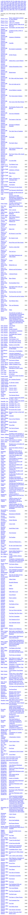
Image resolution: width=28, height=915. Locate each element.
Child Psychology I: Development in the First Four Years (16, 495)
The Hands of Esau (14, 604)
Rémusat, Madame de (4, 692)
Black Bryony (12, 224)
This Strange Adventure (15, 909)
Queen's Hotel (4, 376)
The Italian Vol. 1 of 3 (14, 403)
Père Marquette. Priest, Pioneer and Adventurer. (16, 703)
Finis (10, 176)
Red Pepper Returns (14, 823)
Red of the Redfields (14, 820)
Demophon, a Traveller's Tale (16, 664)
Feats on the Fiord (13, 392)
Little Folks (12, 21)
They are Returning (14, 305)
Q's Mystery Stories (14, 382)
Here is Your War (13, 372)
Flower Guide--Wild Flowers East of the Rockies (16, 637)
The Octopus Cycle (14, 339)
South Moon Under (14, 528)
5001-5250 (9, 7)
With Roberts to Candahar (15, 439)
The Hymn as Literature (15, 655)
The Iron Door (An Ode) (15, 291)
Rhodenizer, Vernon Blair (4, 733)
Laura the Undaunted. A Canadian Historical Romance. (16, 354)
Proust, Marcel (4, 362)
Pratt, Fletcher (4, 325)
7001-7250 (3, 9)
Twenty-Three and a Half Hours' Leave (15, 912)
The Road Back (13, 689)
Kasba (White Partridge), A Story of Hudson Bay (15, 551)
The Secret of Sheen (14, 360)
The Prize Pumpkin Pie (14, 891)
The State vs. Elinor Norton (16, 897)
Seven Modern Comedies (15, 90)
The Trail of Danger (14, 428)
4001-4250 (11, 5)
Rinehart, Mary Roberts (4, 840)
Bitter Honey (12, 173)
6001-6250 (6, 8)
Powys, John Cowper (4, 217)
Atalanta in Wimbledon (14, 37)
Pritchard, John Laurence (4, 360)
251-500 (6, 1)
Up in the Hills (12, 160)
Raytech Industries (3, 567)
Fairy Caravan (12, 209)
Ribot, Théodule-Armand (3, 737)
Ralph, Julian (4, 441)
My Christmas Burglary (15, 379)
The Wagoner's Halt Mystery (16, 190)
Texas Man (11, 425)
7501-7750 (14, 9)
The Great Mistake (13, 888)
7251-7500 (9, 9)
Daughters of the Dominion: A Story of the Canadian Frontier (16, 434)
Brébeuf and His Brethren (15, 269)
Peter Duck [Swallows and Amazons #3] (15, 465)
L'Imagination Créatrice (15, 737)
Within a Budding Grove (15, 364)
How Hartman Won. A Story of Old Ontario (16, 348)
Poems (10, 554)
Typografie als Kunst (14, 698)
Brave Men (12, 370)
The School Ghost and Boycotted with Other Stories (16, 651)
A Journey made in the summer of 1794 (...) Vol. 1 (16, 398)
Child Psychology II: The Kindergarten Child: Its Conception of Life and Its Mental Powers (15, 500)
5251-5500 (14, 7)
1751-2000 (11, 2)
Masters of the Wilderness (15, 628)
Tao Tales (11, 835)
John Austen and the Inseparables (14, 775)
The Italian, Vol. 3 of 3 (14, 407)
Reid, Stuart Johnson (4, 678)
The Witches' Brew (13, 300)
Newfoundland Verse (14, 283)
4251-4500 (17, 5)
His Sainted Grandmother (15, 49)
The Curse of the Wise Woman (16, 101)
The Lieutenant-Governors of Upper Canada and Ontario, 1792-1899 (16, 571)
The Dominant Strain (14, 548)
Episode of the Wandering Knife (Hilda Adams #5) (15, 846)
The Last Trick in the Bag (15, 610)
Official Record (13, 332)
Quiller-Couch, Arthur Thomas (4, 379)
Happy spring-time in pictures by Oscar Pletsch (16, 18)
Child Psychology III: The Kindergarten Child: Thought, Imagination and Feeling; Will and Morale (16, 506)
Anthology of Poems (14, 170)
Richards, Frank (5, 757)
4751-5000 (3, 7)
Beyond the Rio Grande (15, 409)
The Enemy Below (13, 564)
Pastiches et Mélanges (14, 362)
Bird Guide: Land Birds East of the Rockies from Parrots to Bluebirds (16, 632)
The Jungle (11, 607)
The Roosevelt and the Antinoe (16, 296)
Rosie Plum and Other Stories (16, 242)
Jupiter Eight (12, 182)
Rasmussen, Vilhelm (4, 495)
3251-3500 (20, 4)
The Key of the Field (14, 247)
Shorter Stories (12, 385)
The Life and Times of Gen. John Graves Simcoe (16, 575)
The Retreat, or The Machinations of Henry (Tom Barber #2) (16, 667)
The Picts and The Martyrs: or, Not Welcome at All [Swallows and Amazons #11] (16, 484)
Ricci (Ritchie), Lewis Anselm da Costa (4, 741)
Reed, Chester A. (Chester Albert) (4, 632)
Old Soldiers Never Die (15, 757)
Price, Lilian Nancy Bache (4, 344)
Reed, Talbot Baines (4, 648)
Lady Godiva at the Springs (16, 855)
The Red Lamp (12, 894)
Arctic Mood (12, 754)
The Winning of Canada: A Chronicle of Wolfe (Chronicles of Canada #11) (16, 726)
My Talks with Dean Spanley (16, 78)
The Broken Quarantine (15, 875)
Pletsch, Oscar (4, 18)
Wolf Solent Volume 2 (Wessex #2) (14, 220)
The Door (11, 881)
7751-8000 (20, 9)
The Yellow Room (13, 906)
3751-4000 (6, 5)
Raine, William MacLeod (4, 409)
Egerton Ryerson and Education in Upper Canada (16, 367)
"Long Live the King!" (14, 840)
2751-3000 (9, 4)
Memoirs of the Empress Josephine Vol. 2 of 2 (15, 695)
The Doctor (12, 878)
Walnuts (11, 625)
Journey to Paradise (14, 778)
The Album (12, 869)
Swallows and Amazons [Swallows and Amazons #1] (16, 477)
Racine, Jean (4, 388)
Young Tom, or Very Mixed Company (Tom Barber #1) (16, 674)
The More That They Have (15, 613)
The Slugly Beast (13, 143)
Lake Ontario (12, 215)
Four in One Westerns (14, 419)
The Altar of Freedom (14, 872)
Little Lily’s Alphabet (14, 22)
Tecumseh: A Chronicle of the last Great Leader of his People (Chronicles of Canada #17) (16, 560)
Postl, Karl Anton (3, 206)
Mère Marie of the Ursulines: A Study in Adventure (16, 700)
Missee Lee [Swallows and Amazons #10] (15, 462)
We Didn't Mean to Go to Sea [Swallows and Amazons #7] (16, 488)
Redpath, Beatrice (3, 579)
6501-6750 (17, 8)
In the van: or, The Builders (15, 351)
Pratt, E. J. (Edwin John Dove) (4, 265)
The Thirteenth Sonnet (14, 622)
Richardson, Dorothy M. (4, 762)
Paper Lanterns (12, 597)
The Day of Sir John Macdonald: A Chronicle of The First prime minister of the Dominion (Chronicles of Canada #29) (16, 198)
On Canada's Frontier (14, 441)
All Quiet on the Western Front (16, 686)
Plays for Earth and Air (14, 84)
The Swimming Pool (14, 900)
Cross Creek (12, 523)
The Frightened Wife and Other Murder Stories (15, 885)
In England (11, 374)
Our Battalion (12, 510)
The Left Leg (12, 251)
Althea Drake (12, 579)
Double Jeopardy (13, 329)
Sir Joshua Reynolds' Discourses (14, 716)
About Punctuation (13, 762)
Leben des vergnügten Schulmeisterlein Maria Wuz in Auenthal (16, 827)
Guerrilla (11, 43)
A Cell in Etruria (13, 166)
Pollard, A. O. (4, 164)
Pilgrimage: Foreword (14, 787)
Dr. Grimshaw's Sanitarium (15, 330)
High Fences (12, 817)
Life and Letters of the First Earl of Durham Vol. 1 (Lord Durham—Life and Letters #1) (16, 678)
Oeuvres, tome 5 (13, 389)
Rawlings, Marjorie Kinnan (3, 524)
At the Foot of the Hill (14, 843)
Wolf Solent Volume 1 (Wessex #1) (14, 217)
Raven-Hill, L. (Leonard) (4, 510)
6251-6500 (11, 8)
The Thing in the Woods (15, 340)
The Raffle (11, 137)
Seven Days (12, 863)
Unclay (11, 260)
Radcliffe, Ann (4, 398)
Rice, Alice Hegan (3, 745)
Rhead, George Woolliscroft (4, 730)
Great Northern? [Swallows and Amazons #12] (16, 459)
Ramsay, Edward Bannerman (4, 445)
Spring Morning (13, 520)
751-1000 (15, 1)
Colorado (11, 415)
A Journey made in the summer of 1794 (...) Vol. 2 (16, 401)
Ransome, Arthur (3, 456)
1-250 (2, 1)
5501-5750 (20, 7)
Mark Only (11, 229)
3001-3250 (14, 4)
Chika (10, 585)
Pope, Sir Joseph (3, 198)
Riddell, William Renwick (3, 832)
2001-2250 (17, 2)
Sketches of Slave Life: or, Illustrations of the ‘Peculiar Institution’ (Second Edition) (16, 452)
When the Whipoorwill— (15, 541)
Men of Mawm (12, 837)
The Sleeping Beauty (14, 395)
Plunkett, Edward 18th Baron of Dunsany (4, 31)
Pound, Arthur (4, 215)
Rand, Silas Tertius (3, 448)
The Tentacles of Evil (14, 619)
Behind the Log (13, 265)
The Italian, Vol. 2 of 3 (14, 405)
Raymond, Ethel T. (3, 560)
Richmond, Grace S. (3, 814)
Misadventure (12, 72)
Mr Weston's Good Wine (15, 233)
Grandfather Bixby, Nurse (15, 849)
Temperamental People (14, 866)
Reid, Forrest (4, 664)
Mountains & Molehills (14, 513)
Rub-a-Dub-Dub (13, 760)
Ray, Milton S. (4, 554)
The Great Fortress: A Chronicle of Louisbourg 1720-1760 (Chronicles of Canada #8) (15, 721)
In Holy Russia (12, 54)
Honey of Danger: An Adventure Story (14, 179)
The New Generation (14, 616)
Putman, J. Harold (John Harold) (4, 367)
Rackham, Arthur (3, 392)
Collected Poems (13, 274)
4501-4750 (23, 5)
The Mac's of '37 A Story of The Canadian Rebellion (16, 357)
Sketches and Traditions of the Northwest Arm (16, 661)
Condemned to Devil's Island (16, 751)
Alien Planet (12, 325)
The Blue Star (12, 337)
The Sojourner (12, 532)
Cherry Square (12, 814)
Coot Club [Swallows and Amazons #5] (15, 456)
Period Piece (12, 517)
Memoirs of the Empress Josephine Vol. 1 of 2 (15, 692)
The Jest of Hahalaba (14, 113)
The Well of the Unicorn (15, 342)
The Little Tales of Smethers (16, 131)
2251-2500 (23, 2)
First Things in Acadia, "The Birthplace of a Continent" (16, 658)
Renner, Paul (4, 698)
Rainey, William (5, 434)
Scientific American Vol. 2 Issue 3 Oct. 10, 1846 (15, 203)
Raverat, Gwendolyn (4, 513)
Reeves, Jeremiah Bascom (3, 655)
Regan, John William (4, 658)
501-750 (10, 1)
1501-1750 (6, 2)
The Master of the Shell (15, 648)
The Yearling (12, 537)
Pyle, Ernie (3, 370)
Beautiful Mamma (13, 582)
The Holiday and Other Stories (16, 27)
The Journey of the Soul (15, 119)
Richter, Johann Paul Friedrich (4, 827)
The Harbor (12, 184)
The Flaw (11, 601)
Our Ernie (11, 748)
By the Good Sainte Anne (15, 545)
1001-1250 (20, 1)
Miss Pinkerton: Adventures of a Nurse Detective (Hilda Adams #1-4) (16, 859)
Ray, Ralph (3, 556)
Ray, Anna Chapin (3, 545)
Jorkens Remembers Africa (15, 66)
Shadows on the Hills (14, 344)
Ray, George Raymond (4, 551)
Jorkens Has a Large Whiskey (16, 60)
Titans (10, 309)
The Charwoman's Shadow (15, 96)
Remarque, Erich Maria (4, 686)
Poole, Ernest (4, 184)
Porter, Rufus (4, 203)
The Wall (11, 903)
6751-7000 (23, 8)
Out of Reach (12, 594)
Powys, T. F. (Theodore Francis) (4, 224)
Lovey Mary (12, 745)
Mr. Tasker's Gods (13, 238)
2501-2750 (3, 4)
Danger (11, 327)
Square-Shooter (13, 422)
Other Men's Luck (13, 591)
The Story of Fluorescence (15, 567)
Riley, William (4, 837)
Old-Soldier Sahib (13, 758)
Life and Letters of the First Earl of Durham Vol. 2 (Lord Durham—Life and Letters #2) (16, 682)
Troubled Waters (13, 431)
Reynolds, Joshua (3, 710)
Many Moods (12, 278)
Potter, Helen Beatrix (4, 209)
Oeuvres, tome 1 (13, 388)
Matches (11, 588)
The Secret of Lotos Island (15, 187)
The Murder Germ (13, 164)
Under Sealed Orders (14, 741)
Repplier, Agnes (5, 700)
